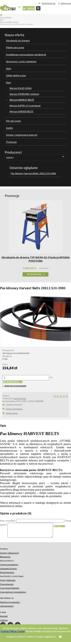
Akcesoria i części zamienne (21, 61)
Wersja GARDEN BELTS (21, 111)
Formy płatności (7, 580)
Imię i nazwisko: (8, 520)
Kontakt (4, 616)
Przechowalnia (7, 572)
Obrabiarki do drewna (18, 40)
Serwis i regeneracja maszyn (21, 134)
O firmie (3, 620)
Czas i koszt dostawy (9, 588)
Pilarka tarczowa (15, 47)
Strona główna (5, 17)
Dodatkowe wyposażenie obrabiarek (26, 54)
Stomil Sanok (19, 398)
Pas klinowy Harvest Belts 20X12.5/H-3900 (33, 173)
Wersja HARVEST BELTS (9, 22)
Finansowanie (6, 584)
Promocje (11, 142)
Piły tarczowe (13, 120)
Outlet (9, 128)
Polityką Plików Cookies (13, 631)
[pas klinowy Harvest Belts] (35, 318)
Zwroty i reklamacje (9, 553)
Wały (8, 68)
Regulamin (5, 556)
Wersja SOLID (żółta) (20, 88)
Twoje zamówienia (9, 564)
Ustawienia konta (8, 568)
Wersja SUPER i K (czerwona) (25, 105)
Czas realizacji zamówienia (13, 592)
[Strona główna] (8, 8)
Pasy (2, 20)
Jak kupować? (7, 606)
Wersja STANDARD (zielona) (24, 94)
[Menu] (38, 8)
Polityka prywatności (10, 602)
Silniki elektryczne (16, 75)
